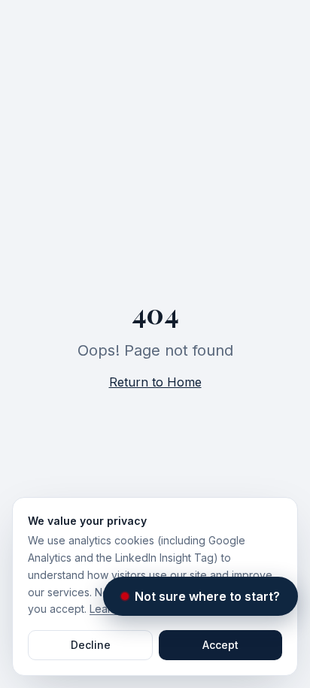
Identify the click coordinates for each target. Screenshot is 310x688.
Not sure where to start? (207, 595)
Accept (220, 644)
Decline (91, 644)
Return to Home (155, 381)
